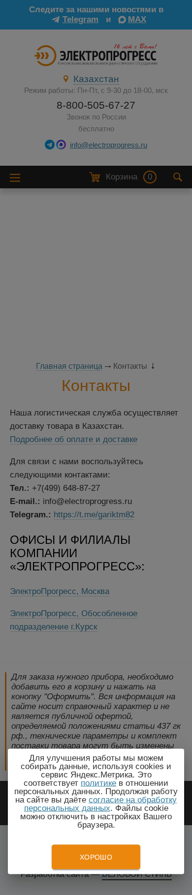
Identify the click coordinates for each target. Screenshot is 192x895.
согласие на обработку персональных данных (100, 804)
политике (98, 783)
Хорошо (96, 857)
